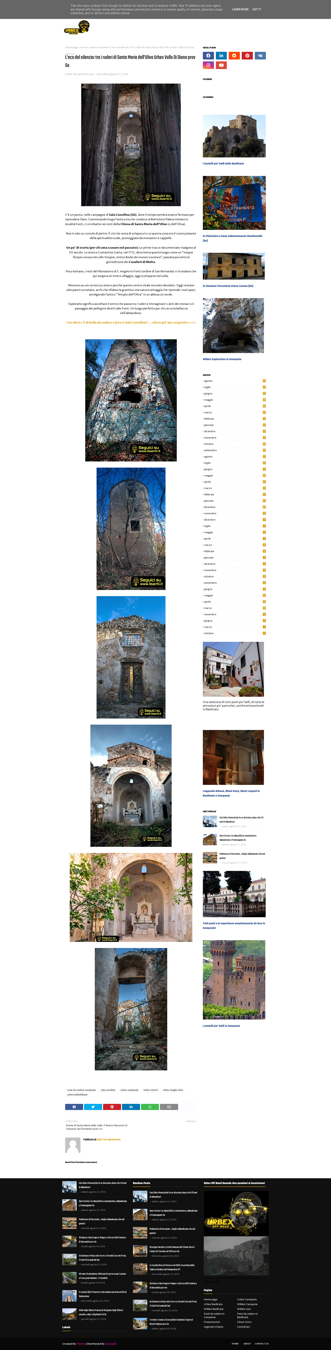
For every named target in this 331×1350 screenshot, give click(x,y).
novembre (234, 437)
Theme (80, 1344)
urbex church (150, 1090)
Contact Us (262, 1343)
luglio (234, 387)
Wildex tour (244, 1309)
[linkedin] (221, 55)
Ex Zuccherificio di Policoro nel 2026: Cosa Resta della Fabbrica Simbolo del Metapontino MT (172, 1267)
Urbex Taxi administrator (79, 74)
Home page (71, 47)
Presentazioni (212, 1322)
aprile (235, 406)
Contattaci (243, 1327)
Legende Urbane (213, 1327)
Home (235, 1343)
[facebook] (208, 55)
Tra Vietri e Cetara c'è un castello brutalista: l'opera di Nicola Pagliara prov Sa (171, 1322)
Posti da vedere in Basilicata (247, 1315)
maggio (235, 400)
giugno (234, 393)
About (247, 1343)
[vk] (260, 55)
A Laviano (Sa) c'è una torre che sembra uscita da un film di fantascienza (103, 1294)
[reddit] (234, 55)
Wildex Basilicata (213, 1309)
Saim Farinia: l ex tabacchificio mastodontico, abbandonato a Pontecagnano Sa (238, 838)
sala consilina (108, 1090)
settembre (235, 450)
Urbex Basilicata (213, 1304)
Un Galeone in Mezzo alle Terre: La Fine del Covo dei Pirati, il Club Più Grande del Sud (102, 1258)
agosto (234, 381)
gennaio (234, 425)
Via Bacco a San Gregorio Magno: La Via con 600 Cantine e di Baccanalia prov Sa (102, 1240)
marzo (234, 412)
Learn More (240, 9)
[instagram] (208, 65)
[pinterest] (247, 55)
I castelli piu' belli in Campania (221, 1026)
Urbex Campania (247, 1299)
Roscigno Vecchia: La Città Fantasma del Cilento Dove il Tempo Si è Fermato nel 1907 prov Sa (172, 1249)
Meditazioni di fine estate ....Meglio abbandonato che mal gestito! (242, 856)
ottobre (235, 444)
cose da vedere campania (94, 47)
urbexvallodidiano (77, 1094)
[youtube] (221, 65)
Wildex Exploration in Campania (222, 359)
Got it (256, 9)
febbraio (235, 419)
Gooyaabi (110, 1344)
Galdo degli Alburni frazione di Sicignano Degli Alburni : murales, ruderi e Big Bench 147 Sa (101, 1312)
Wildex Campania (247, 1304)
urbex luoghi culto (173, 1090)
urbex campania (129, 1090)
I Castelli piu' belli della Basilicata (223, 163)
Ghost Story (244, 1322)
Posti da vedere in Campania (214, 1315)
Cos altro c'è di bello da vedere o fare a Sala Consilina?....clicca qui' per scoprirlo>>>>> (131, 323)
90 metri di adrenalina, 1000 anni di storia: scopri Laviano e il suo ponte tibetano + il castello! (102, 1276)
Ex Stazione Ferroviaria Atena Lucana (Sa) (228, 286)
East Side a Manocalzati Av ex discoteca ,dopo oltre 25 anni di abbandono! (241, 820)
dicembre (235, 431)
